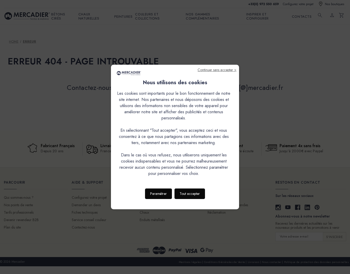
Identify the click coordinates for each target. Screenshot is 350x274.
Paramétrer (158, 193)
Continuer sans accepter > (217, 69)
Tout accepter (190, 193)
